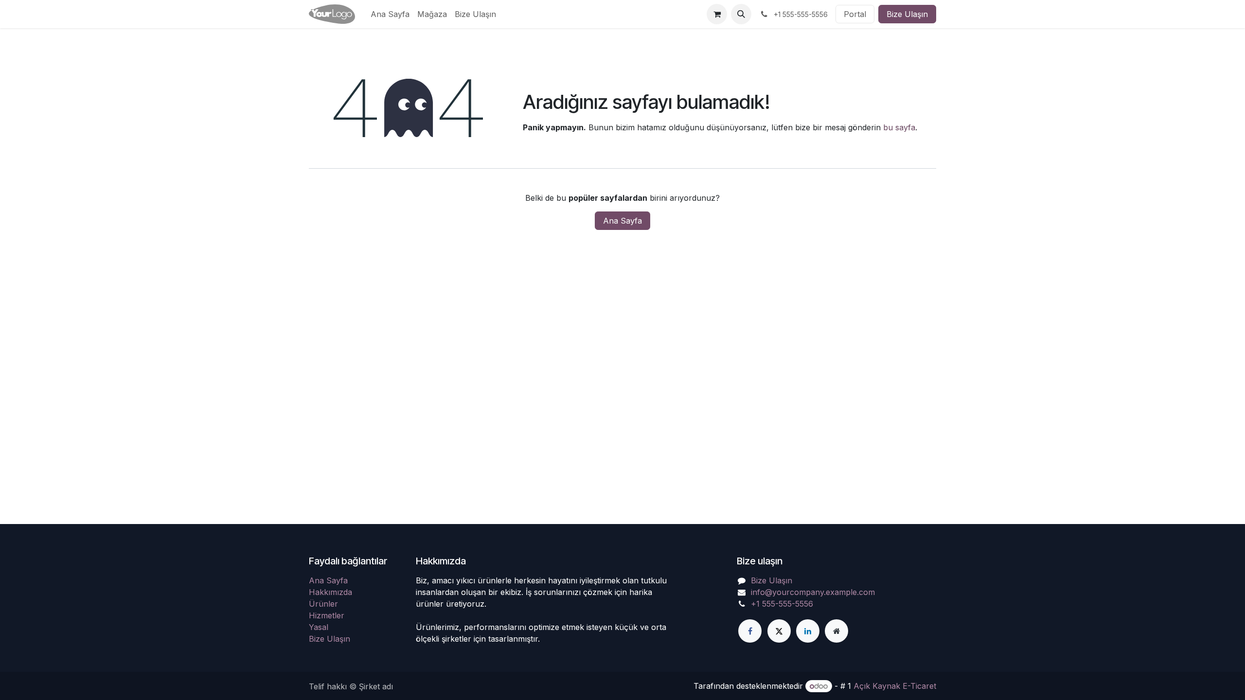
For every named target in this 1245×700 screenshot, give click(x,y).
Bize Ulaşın (907, 14)
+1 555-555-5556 (782, 604)
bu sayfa (899, 127)
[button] (741, 14)
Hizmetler (326, 615)
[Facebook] (750, 631)
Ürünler (323, 604)
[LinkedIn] (807, 631)
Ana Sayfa (622, 221)
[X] (779, 631)
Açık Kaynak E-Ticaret (895, 686)
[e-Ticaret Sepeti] (717, 14)
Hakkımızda (330, 592)
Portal (855, 14)
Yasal (318, 627)
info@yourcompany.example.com (813, 592)
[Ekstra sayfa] (836, 631)
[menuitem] (390, 14)
